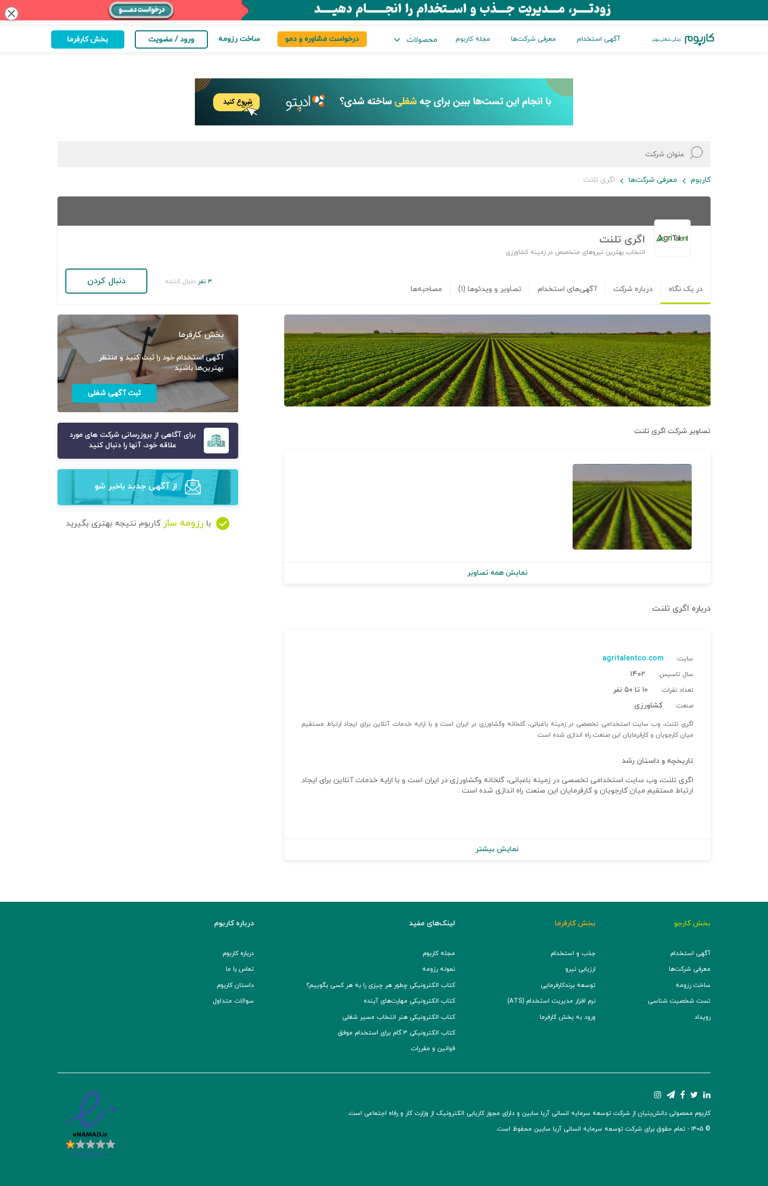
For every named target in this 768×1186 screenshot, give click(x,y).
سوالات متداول (233, 1001)
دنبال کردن (106, 281)
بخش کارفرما (87, 39)
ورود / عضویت (171, 39)
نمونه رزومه (438, 969)
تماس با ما (240, 969)
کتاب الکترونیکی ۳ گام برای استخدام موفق (396, 1033)
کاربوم (701, 180)
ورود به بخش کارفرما (568, 1017)
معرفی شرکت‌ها (533, 39)
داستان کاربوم (235, 985)
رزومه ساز (183, 523)
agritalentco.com (633, 659)
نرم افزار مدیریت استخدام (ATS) (551, 1001)
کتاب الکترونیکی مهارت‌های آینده (409, 1001)
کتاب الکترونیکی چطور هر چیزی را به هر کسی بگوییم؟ (380, 985)
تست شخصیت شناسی (679, 1001)
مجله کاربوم (473, 39)
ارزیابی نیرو (580, 969)
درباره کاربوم (238, 953)
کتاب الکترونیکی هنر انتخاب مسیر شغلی (398, 1017)
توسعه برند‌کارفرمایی (568, 985)
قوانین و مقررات (433, 1048)
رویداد (702, 1017)
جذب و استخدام (573, 953)
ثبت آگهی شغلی (114, 393)
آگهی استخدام (598, 39)
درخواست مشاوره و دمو (322, 39)
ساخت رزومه (693, 985)
